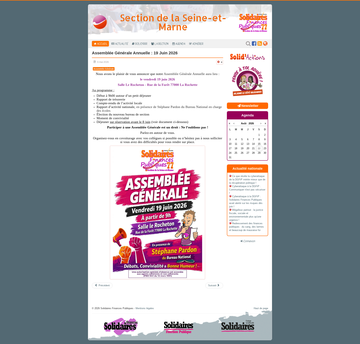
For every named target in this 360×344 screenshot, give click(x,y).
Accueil (102, 43)
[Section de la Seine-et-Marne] (100, 21)
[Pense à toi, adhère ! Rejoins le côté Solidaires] (247, 81)
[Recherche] (248, 44)
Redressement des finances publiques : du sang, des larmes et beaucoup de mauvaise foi (246, 227)
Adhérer (197, 43)
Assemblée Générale (104, 69)
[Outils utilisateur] (219, 62)
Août (245, 123)
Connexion (249, 241)
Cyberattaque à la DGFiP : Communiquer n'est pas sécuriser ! (247, 189)
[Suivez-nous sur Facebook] (254, 44)
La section (161, 43)
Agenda (180, 43)
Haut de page (261, 308)
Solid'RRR (141, 43)
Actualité (121, 43)
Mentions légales (145, 308)
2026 (251, 123)
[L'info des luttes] (247, 56)
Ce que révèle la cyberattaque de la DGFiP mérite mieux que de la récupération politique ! (247, 179)
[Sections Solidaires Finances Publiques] (265, 44)
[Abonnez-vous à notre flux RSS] (259, 44)
